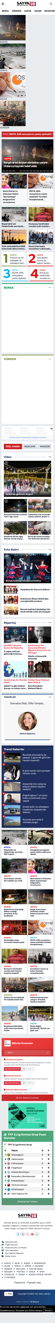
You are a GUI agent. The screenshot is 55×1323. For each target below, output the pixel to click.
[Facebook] (18, 1234)
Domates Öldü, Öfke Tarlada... (27, 703)
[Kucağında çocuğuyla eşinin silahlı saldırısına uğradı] (40, 837)
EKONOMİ (49, 11)
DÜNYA (7, 847)
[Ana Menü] (3, 4)
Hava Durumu (11, 1242)
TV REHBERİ (9, 1277)
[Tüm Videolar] (50, 457)
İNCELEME (20, 1269)
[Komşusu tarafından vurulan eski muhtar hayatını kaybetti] (14, 956)
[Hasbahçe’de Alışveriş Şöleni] (11, 589)
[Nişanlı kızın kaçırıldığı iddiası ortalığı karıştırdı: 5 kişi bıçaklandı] (14, 896)
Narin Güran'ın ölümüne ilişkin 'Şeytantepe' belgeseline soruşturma (40, 882)
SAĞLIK (32, 1272)
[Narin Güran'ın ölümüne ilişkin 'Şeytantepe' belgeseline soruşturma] (40, 866)
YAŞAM (37, 11)
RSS (10, 1294)
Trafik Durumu (11, 1245)
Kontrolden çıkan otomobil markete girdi (14, 941)
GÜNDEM (16, 11)
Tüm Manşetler (11, 1250)
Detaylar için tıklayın (28, 1201)
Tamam (48, 1310)
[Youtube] (32, 1234)
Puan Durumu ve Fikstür (16, 1247)
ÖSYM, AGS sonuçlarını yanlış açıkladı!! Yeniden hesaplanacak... (19, 276)
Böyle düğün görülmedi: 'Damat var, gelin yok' (40, 1028)
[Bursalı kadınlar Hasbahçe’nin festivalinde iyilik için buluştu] (11, 610)
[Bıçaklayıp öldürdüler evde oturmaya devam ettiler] (14, 1013)
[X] (23, 1234)
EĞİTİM (15, 270)
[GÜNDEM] (50, 359)
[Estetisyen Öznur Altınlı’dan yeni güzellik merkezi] (11, 600)
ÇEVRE (7, 1266)
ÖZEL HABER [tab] (13, 446)
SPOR (42, 1272)
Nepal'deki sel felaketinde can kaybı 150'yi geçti (13, 852)
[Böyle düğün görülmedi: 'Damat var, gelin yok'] (40, 1013)
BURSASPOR (40, 1263)
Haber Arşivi (10, 1256)
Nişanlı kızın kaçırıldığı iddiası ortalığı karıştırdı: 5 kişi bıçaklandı (14, 912)
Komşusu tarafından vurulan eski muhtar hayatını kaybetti (46, 276)
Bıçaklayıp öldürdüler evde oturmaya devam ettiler (13, 1028)
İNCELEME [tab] (29, 446)
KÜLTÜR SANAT (36, 1269)
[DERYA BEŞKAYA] (27, 721)
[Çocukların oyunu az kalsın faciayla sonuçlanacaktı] (40, 956)
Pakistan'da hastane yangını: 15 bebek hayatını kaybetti (39, 999)
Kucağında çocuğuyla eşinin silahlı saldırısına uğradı (40, 852)
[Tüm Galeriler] (50, 549)
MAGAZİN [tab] (45, 446)
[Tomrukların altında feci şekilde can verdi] (14, 866)
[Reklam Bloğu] (27, 1115)
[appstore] (20, 1283)
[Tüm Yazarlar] (50, 697)
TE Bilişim (34, 1302)
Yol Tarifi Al (29, 1069)
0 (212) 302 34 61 (13, 1083)
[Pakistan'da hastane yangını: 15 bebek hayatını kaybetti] (40, 985)
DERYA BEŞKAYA (27, 734)
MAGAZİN (8, 1272)
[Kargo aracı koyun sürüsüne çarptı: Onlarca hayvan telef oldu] (40, 896)
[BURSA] (50, 287)
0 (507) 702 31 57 (13, 1069)
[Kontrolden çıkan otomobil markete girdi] (14, 927)
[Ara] (50, 4)
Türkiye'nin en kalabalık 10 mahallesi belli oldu (17, 260)
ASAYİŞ (27, 11)
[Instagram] (27, 1234)
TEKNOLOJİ (9, 1274)
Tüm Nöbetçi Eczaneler (29, 1098)
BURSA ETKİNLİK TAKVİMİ (40, 1274)
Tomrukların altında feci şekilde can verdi (13, 880)
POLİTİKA (21, 1272)
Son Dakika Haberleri (14, 1253)
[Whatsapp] (37, 1234)
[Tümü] (50, 622)
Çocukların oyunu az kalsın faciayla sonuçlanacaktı (44, 260)
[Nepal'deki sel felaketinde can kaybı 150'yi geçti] (14, 837)
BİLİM (17, 1263)
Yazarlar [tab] (10, 697)
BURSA (5, 11)
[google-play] (34, 1283)
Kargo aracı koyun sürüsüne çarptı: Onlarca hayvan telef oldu (39, 912)
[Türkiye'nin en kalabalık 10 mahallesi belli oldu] (14, 985)
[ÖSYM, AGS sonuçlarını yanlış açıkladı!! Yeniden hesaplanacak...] (40, 927)
